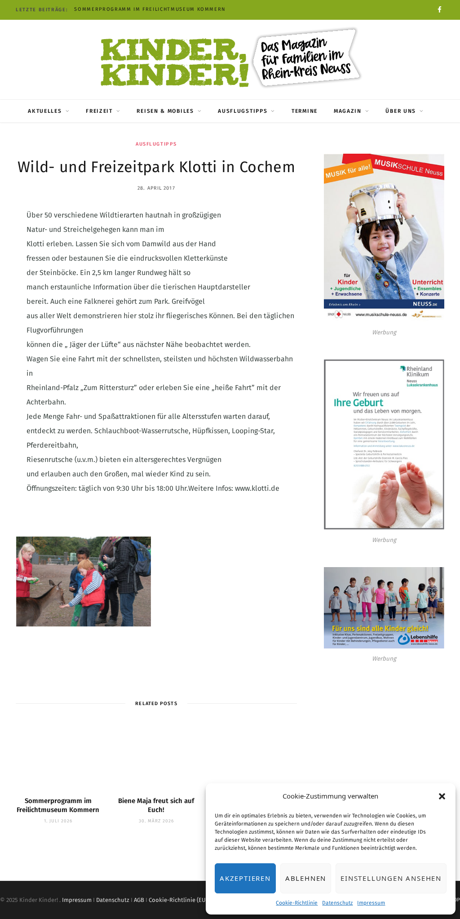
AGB (139, 900)
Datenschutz (337, 903)
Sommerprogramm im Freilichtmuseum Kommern (150, 9)
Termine (305, 111)
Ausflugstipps (242, 111)
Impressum (371, 903)
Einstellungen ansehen (391, 878)
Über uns (400, 111)
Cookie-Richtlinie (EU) (178, 900)
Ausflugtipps (156, 144)
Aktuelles (45, 111)
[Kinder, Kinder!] (230, 58)
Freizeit (99, 111)
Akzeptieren (245, 878)
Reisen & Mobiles (165, 111)
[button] (442, 796)
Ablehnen (305, 878)
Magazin (348, 111)
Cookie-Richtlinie (297, 903)
